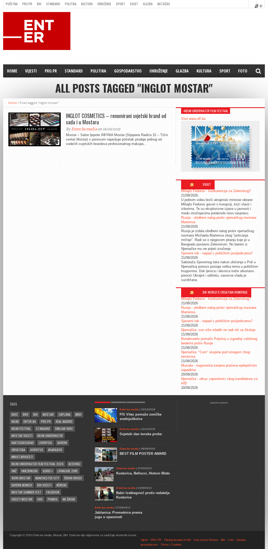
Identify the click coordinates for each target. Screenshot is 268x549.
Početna (12, 4)
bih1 (25, 414)
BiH (39, 4)
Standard (53, 4)
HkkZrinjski (29, 471)
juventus (36, 449)
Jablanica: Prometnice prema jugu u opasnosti (118, 515)
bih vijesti (44, 485)
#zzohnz (74, 464)
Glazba (148, 4)
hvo (40, 499)
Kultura (87, 4)
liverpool (45, 442)
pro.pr (46, 421)
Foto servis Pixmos (206, 539)
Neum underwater (50, 435)
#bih (78, 414)
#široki (61, 485)
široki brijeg (73, 478)
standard (43, 428)
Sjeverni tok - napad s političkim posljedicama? (217, 253)
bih (35, 414)
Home (12, 71)
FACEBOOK (52, 492)
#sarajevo (55, 449)
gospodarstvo (128, 71)
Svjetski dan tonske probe (141, 434)
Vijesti (31, 71)
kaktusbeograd (23, 442)
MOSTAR (48, 414)
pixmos (53, 499)
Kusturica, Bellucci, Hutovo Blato (143, 473)
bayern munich (22, 485)
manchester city (47, 478)
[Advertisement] (222, 417)
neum (15, 421)
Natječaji (163, 4)
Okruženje (104, 4)
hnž (14, 471)
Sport (120, 4)
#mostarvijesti (22, 457)
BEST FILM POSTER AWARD (143, 454)
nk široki (69, 499)
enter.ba (30, 421)
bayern (62, 442)
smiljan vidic (64, 428)
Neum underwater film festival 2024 (38, 464)
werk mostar (21, 478)
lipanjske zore (68, 471)
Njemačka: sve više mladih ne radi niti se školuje (218, 330)
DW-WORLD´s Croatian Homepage (225, 292)
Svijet (134, 4)
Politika (70, 4)
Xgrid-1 (48, 471)
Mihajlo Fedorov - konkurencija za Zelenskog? (216, 191)
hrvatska (18, 449)
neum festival (21, 428)
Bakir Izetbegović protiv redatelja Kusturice (143, 495)
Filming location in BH (177, 539)
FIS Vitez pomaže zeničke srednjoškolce (140, 416)
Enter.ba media (84, 129)
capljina (64, 414)
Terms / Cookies (171, 544)
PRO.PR (27, 4)
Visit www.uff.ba (193, 119)
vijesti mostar (22, 499)
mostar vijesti (22, 435)
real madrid (64, 421)
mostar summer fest (26, 492)
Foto (242, 71)
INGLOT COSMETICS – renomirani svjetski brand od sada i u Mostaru (116, 119)
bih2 (15, 414)
